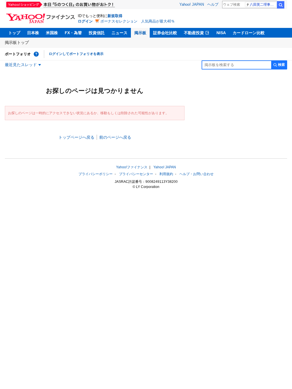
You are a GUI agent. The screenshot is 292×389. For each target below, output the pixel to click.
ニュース (119, 32)
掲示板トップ (17, 42)
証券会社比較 (165, 32)
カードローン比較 (249, 32)
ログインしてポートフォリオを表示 (76, 54)
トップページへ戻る (76, 137)
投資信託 (97, 32)
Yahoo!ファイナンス (131, 167)
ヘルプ (212, 4)
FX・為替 (73, 32)
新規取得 (115, 16)
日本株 (33, 32)
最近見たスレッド (21, 64)
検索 (280, 5)
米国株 (52, 32)
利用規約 (166, 174)
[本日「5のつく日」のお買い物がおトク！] (73, 4)
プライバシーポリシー (95, 174)
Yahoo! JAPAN (191, 4)
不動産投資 (194, 32)
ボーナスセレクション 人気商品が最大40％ (137, 21)
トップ (14, 32)
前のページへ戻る (115, 137)
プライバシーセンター (136, 174)
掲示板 (140, 32)
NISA (221, 32)
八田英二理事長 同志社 (263, 5)
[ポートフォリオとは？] (36, 54)
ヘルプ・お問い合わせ (196, 174)
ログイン (85, 21)
